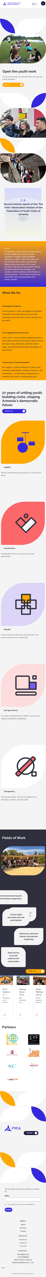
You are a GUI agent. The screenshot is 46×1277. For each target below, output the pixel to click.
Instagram (23, 1243)
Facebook (23, 1240)
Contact (23, 1231)
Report (3, 1267)
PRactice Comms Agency (26, 1273)
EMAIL (7, 1196)
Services (23, 1228)
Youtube (23, 1246)
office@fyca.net (23, 1254)
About (23, 1225)
